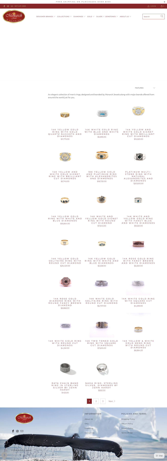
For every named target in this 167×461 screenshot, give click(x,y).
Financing (89, 428)
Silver (99, 16)
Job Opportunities (92, 437)
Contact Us (89, 433)
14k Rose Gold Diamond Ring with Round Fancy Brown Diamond (65, 283)
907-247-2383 (20, 6)
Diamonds (78, 16)
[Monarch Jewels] (13, 16)
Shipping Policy (128, 419)
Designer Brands (45, 16)
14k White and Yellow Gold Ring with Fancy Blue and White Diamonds (138, 200)
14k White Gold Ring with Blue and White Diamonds (102, 114)
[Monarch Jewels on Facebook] (4, 6)
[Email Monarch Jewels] (12, 6)
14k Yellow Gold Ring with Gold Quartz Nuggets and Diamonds (65, 114)
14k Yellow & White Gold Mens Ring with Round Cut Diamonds (138, 325)
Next (111, 401)
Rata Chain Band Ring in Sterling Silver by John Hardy (65, 367)
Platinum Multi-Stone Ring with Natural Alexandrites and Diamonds (138, 156)
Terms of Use (127, 433)
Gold (90, 16)
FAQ (87, 424)
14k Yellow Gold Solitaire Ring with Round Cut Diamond (65, 243)
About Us (124, 16)
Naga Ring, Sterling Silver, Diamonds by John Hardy (102, 367)
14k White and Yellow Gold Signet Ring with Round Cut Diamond (102, 200)
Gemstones (110, 16)
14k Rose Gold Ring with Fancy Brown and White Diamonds (138, 243)
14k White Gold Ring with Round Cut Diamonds (65, 325)
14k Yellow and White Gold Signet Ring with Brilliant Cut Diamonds (138, 114)
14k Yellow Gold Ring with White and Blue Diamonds (65, 200)
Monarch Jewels (24, 450)
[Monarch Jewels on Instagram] (8, 6)
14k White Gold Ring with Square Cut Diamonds (138, 283)
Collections (63, 16)
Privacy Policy (127, 428)
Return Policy (127, 424)
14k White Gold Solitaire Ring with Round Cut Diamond (102, 283)
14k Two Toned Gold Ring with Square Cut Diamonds (102, 325)
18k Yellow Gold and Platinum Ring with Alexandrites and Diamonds (102, 156)
